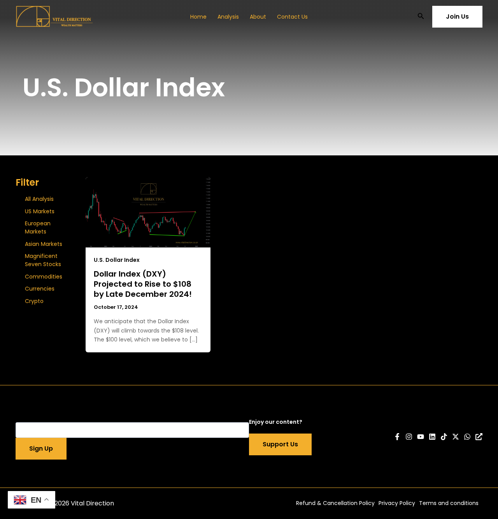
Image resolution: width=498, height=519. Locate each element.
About (258, 17)
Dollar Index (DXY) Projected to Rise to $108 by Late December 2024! (143, 284)
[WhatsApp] (467, 436)
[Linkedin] (432, 436)
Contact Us (292, 17)
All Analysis (39, 199)
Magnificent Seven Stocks (43, 260)
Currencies (39, 289)
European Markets (38, 227)
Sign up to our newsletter (52, 417)
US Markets (39, 211)
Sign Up (41, 448)
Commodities (43, 276)
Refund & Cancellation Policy (335, 503)
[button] (420, 16)
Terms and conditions (449, 503)
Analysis (228, 17)
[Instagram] (408, 436)
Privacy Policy (397, 503)
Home (198, 17)
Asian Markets (43, 244)
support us (280, 444)
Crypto (34, 301)
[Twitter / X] (455, 436)
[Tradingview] (478, 436)
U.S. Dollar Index (117, 260)
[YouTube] (420, 436)
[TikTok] (443, 436)
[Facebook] (397, 436)
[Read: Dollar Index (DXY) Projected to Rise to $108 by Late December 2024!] (148, 212)
